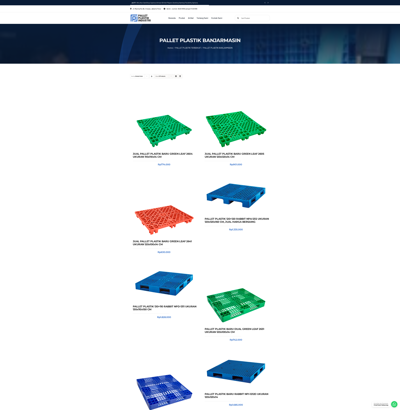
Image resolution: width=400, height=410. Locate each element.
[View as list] (180, 76)
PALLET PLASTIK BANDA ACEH (231, 387)
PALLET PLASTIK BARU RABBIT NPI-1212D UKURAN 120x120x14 (236, 379)
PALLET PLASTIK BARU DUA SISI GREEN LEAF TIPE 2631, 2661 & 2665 (159, 3)
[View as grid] (176, 76)
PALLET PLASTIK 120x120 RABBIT (220, 384)
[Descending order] (152, 76)
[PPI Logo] (140, 15)
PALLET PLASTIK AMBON (242, 384)
